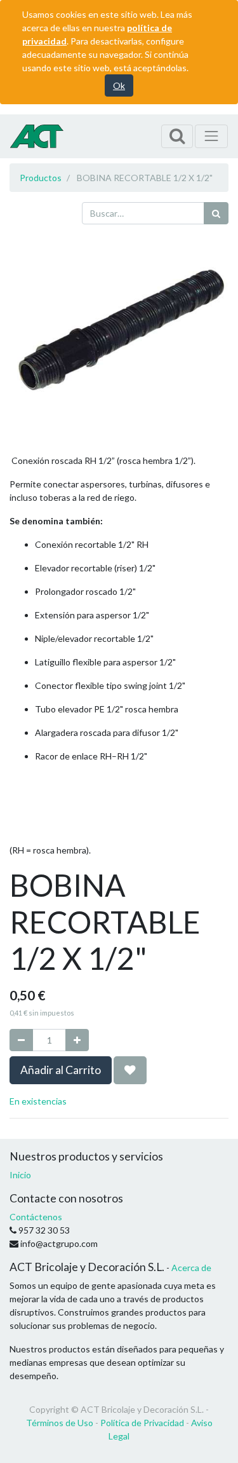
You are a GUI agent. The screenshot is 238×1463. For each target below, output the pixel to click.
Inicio (20, 1174)
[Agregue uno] (77, 1040)
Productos (41, 177)
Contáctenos (36, 1216)
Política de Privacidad (142, 1422)
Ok (119, 85)
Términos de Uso (59, 1422)
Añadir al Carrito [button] (60, 1070)
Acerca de (191, 1267)
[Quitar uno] (21, 1040)
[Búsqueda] (216, 213)
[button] (130, 1070)
